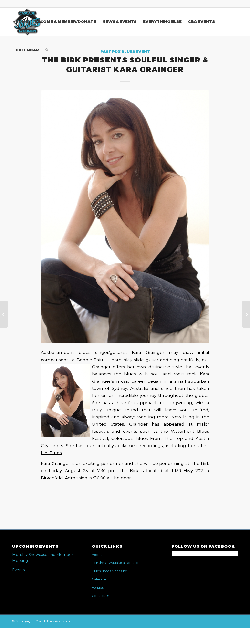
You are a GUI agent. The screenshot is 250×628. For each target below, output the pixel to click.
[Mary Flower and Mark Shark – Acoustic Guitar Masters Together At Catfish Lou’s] (4, 314)
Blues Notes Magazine (109, 571)
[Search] (47, 50)
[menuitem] (21, 22)
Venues (98, 587)
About (97, 554)
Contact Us (100, 595)
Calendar (99, 579)
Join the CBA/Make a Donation (116, 563)
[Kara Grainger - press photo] (125, 216)
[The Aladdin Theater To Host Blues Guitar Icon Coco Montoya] (246, 314)
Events (18, 569)
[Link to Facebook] (234, 3)
